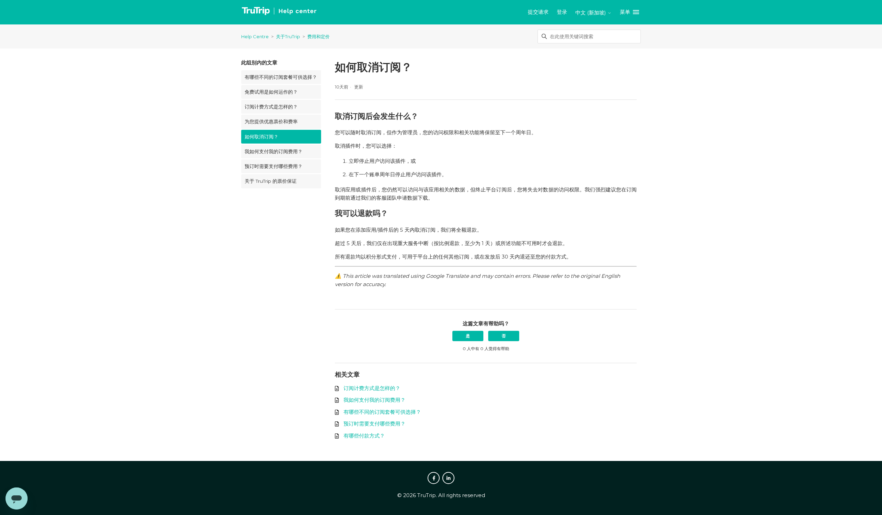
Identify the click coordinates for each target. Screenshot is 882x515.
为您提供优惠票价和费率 (271, 121)
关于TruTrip (288, 36)
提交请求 (538, 12)
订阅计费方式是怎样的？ (271, 106)
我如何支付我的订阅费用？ (273, 151)
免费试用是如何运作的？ (271, 92)
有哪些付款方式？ (364, 435)
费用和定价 (318, 36)
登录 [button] (562, 12)
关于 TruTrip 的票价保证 (271, 181)
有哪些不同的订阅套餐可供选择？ (281, 77)
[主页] (279, 12)
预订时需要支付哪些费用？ (273, 166)
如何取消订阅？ (261, 136)
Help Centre (255, 36)
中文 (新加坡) (591, 12)
